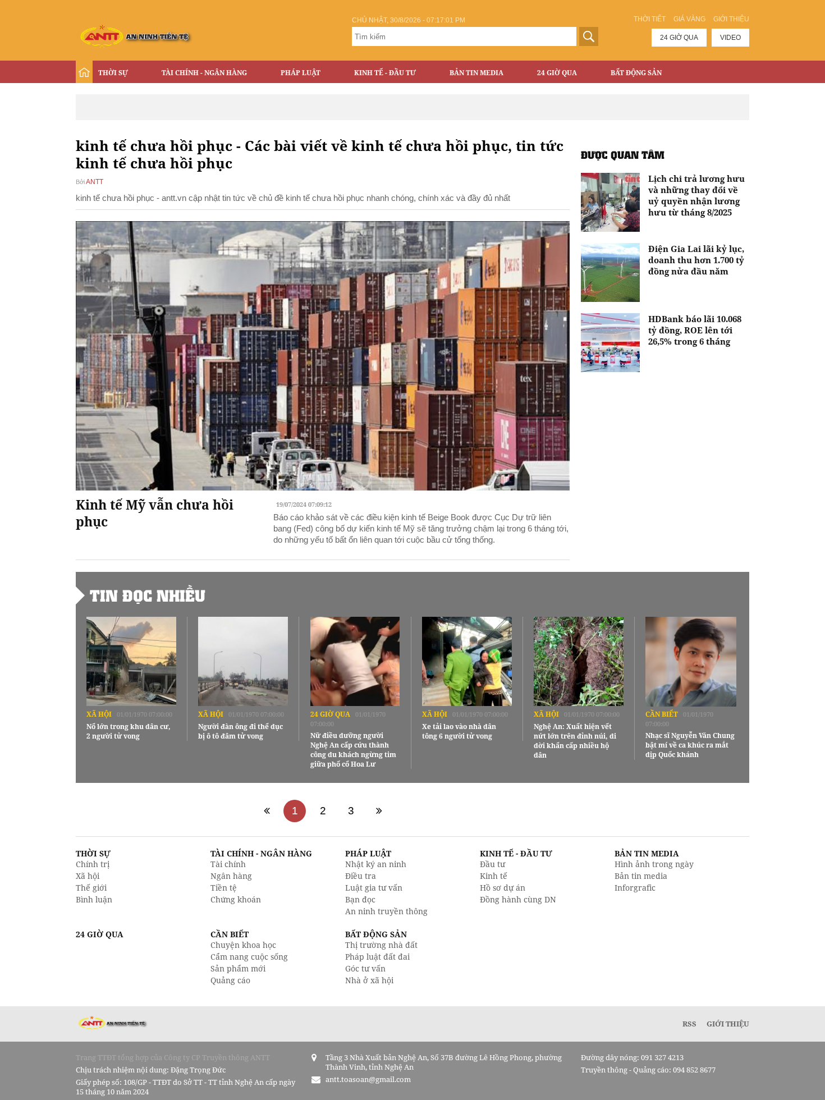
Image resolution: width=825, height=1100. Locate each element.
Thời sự (113, 72)
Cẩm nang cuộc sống (249, 956)
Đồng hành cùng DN (518, 899)
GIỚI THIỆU (728, 1024)
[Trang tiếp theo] (379, 811)
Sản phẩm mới (237, 968)
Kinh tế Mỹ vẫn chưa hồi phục (154, 513)
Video (730, 38)
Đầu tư (492, 864)
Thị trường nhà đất (381, 944)
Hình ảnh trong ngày (654, 864)
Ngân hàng (231, 875)
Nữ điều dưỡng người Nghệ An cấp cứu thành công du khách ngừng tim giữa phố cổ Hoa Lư (353, 750)
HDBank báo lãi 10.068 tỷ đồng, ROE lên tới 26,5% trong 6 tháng (694, 330)
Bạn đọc (360, 899)
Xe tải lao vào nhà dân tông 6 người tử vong (459, 731)
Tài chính (228, 864)
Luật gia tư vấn (373, 887)
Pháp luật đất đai (377, 956)
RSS (689, 1024)
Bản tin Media (476, 72)
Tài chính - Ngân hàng (204, 72)
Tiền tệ (223, 887)
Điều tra (360, 875)
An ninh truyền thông (386, 911)
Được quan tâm (622, 155)
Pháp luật (300, 72)
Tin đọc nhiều (147, 595)
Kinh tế (493, 875)
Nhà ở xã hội (369, 980)
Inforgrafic (635, 887)
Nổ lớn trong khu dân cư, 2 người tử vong (128, 731)
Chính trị (92, 864)
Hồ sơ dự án (502, 887)
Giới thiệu (731, 19)
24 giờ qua (679, 38)
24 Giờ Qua (557, 72)
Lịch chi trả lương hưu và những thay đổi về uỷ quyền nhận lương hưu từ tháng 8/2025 (696, 195)
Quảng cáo (230, 980)
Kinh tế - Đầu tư (385, 72)
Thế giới (91, 887)
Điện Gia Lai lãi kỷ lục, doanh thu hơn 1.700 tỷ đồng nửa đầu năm (696, 260)
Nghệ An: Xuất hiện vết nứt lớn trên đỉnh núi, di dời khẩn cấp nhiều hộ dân (575, 741)
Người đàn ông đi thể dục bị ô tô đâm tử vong (240, 731)
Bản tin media (641, 875)
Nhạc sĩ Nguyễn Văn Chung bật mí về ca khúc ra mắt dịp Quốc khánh (690, 745)
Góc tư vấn (365, 968)
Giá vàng (689, 19)
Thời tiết (650, 19)
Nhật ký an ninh (375, 864)
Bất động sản (636, 72)
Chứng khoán (235, 899)
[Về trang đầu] (266, 811)
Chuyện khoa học (243, 944)
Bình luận (94, 899)
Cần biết (661, 714)
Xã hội (99, 714)
